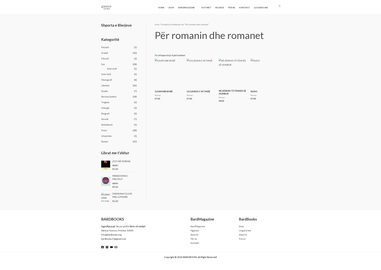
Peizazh (105, 47)
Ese (103, 64)
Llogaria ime (245, 230)
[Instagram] (107, 247)
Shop (171, 7)
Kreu (157, 24)
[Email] (116, 247)
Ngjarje (219, 7)
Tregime (105, 102)
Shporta (243, 234)
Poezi (104, 130)
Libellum (105, 85)
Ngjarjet (194, 230)
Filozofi (105, 58)
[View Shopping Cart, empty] (277, 7)
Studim (104, 91)
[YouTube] (111, 247)
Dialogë (105, 108)
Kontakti (244, 7)
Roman (104, 141)
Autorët (206, 7)
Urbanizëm (106, 136)
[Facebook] (102, 247)
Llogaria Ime (261, 7)
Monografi (106, 79)
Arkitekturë (107, 124)
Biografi (105, 113)
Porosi (242, 238)
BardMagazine (186, 7)
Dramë (104, 53)
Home (161, 7)
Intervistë (112, 68)
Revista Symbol (108, 96)
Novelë (104, 119)
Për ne (231, 7)
